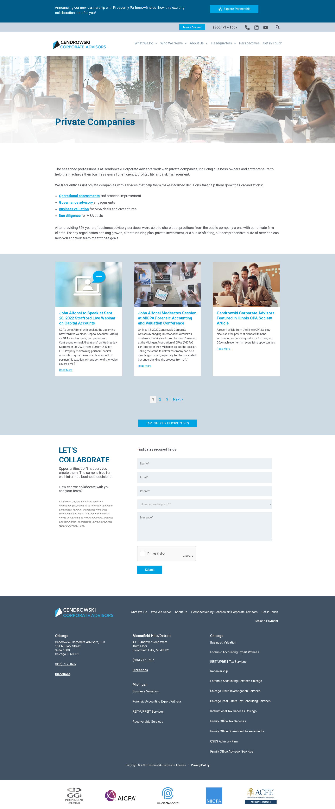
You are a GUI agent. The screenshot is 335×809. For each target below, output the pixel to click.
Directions (62, 674)
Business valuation (74, 209)
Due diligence (70, 216)
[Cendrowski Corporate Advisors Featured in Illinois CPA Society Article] (246, 284)
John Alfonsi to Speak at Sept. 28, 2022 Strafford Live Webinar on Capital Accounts (87, 318)
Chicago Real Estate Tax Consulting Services (240, 701)
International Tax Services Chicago (233, 711)
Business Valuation (146, 691)
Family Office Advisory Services (231, 751)
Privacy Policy (77, 525)
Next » (178, 399)
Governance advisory (76, 202)
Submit (150, 570)
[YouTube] (265, 27)
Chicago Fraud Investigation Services (235, 691)
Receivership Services (148, 721)
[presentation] (166, 553)
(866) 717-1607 (225, 27)
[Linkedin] (256, 27)
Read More (66, 370)
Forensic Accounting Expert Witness (157, 701)
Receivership (219, 671)
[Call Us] (247, 27)
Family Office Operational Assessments (237, 731)
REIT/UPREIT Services (148, 711)
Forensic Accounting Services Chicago (236, 681)
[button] (192, 27)
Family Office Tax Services (228, 721)
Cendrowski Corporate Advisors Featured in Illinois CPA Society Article (246, 318)
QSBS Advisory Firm (224, 741)
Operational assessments (79, 196)
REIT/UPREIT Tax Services (228, 662)
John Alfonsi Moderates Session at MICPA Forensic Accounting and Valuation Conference (167, 318)
